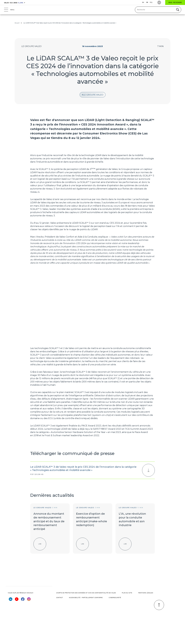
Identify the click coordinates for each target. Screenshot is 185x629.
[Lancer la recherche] (177, 10)
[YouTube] (16, 600)
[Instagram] (29, 600)
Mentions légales (145, 593)
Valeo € (14, 3)
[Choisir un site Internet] (159, 2)
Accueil (17, 23)
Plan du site (127, 593)
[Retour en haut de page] (159, 605)
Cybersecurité (115, 597)
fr (147, 2)
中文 (151, 2)
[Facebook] (23, 600)
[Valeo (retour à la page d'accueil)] (92, 9)
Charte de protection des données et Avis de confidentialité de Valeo (86, 593)
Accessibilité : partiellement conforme (86, 597)
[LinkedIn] (10, 600)
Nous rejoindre (175, 2)
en (143, 2)
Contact (59, 597)
